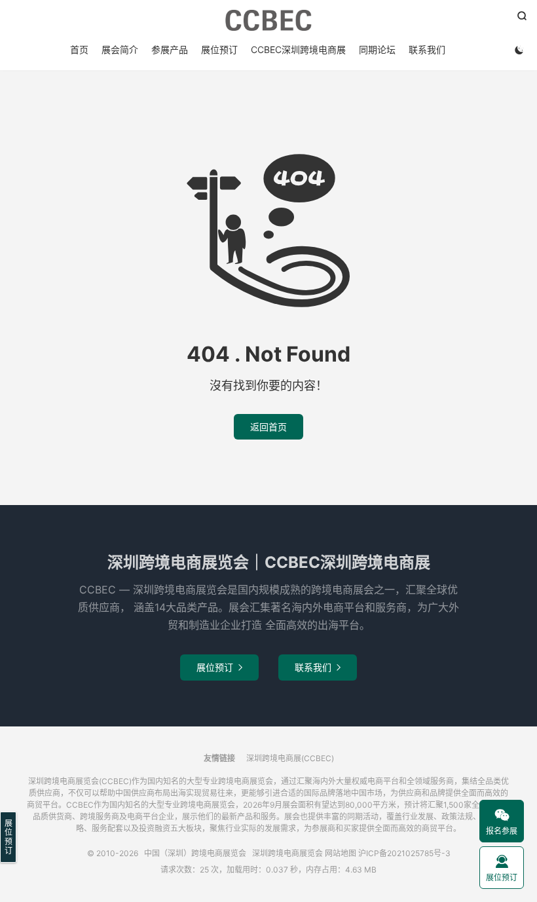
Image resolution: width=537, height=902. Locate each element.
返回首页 (268, 426)
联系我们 (427, 49)
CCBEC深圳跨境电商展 (298, 49)
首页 (79, 49)
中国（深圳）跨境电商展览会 (268, 20)
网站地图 (340, 853)
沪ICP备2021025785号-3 (404, 853)
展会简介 (120, 49)
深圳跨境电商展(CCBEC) (290, 758)
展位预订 (219, 49)
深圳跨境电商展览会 (287, 853)
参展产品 (169, 49)
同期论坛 (377, 49)
